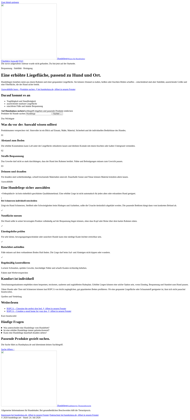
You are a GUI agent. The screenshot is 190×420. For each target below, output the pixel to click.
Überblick (5, 61)
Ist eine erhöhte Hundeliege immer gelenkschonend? (26, 330)
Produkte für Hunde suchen (13, 113)
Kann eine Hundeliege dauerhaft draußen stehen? (25, 333)
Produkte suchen (47, 89)
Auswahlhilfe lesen (10, 89)
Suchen (57, 114)
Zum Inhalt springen (10, 2)
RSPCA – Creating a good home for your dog (39, 311)
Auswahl (14, 61)
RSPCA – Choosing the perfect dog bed (36, 308)
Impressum (25, 415)
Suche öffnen (7, 349)
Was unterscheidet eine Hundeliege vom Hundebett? (26, 328)
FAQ (21, 61)
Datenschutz (74, 415)
